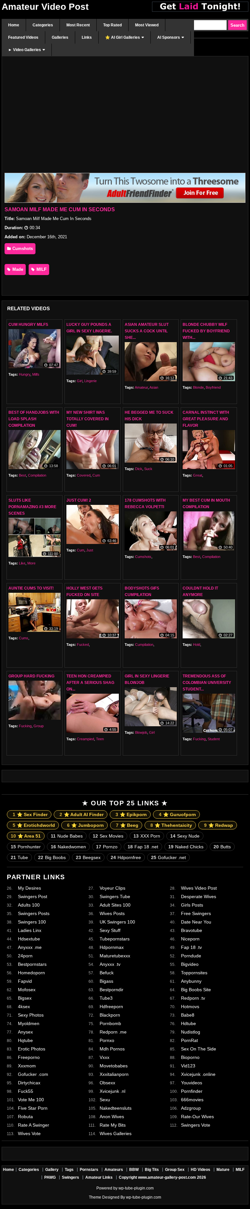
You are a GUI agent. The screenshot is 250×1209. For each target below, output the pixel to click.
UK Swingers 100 (117, 921)
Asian (153, 387)
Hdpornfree (126, 857)
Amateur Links (99, 1177)
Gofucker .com (33, 1074)
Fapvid (25, 981)
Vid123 (188, 1065)
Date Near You (196, 921)
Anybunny (191, 981)
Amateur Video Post (45, 7)
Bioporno (190, 1057)
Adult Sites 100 (115, 905)
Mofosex (26, 989)
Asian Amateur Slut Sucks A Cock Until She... (147, 331)
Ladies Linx (29, 930)
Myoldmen (28, 1023)
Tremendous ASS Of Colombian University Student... (207, 682)
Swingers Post (32, 896)
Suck (148, 469)
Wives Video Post (199, 888)
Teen (100, 739)
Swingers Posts (33, 913)
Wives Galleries (116, 1133)
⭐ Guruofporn (177, 814)
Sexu (105, 1099)
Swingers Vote (195, 1125)
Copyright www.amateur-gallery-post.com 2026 (162, 1177)
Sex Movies (108, 836)
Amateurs (113, 1169)
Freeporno (29, 1057)
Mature (222, 1169)
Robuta (25, 1116)
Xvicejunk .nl (112, 1091)
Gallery (52, 1169)
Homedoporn (31, 972)
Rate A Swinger (33, 1125)
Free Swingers (196, 913)
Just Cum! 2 (78, 500)
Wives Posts (112, 913)
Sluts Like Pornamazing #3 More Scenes (32, 507)
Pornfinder (191, 1091)
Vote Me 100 (31, 1099)
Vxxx (104, 1057)
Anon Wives (112, 1116)
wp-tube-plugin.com (136, 1188)
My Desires (29, 888)
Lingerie (90, 381)
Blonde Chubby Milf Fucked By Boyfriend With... (206, 331)
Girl (79, 381)
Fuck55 (25, 1091)
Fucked (83, 644)
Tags (69, 1169)
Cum (96, 475)
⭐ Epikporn (131, 814)
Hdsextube (29, 938)
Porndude (191, 955)
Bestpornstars (32, 964)
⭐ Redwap (218, 825)
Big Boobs (52, 857)
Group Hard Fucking (31, 676)
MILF (41, 269)
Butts (222, 846)
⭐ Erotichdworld (34, 825)
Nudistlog (190, 1032)
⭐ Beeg (127, 825)
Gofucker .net (168, 857)
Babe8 (187, 1015)
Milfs (35, 374)
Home (8, 1169)
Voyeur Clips (112, 888)
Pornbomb (110, 1023)
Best (22, 475)
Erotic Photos (31, 1048)
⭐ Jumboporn (85, 825)
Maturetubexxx (115, 955)
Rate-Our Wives (197, 1116)
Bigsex (25, 998)
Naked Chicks (185, 846)
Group (39, 726)
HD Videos (200, 1169)
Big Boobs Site (196, 989)
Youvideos (191, 1082)
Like (22, 563)
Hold (196, 644)
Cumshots (22, 248)
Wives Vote (29, 1133)
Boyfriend (213, 387)
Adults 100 (29, 905)
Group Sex (175, 1169)
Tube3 (106, 998)
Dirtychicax (29, 1082)
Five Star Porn (33, 1108)
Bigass (106, 981)
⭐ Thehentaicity (171, 825)
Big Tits (152, 1169)
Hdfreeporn (111, 1006)
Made (17, 269)
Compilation (37, 475)
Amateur (141, 387)
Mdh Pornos (112, 1048)
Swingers (70, 1177)
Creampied (85, 739)
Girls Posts (192, 905)
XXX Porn (146, 836)
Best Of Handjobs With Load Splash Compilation (33, 419)
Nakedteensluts (116, 1108)
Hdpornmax (112, 947)
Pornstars (89, 1169)
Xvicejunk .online (198, 1074)
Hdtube (188, 1023)
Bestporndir (111, 989)
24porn (25, 955)
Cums (23, 638)
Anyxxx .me (30, 947)
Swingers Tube (115, 896)
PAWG (50, 1177)
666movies (192, 1099)
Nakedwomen (68, 846)
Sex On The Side (198, 1048)
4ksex (24, 1006)
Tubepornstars (115, 938)
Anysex (25, 1032)
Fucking (25, 726)
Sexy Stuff (110, 930)
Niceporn (190, 938)
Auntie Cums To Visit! (31, 588)
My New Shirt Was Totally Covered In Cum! (87, 419)
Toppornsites (194, 972)
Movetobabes (114, 1065)
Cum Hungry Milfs (28, 324)
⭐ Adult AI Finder (82, 814)
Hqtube (25, 1040)
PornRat (189, 1040)
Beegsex (88, 857)
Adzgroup (191, 1108)
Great (197, 475)
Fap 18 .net (143, 846)
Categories (29, 1169)
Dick (138, 469)
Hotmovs (190, 1006)
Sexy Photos (31, 1015)
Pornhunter (26, 846)
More (31, 563)
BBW (134, 1169)
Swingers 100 (32, 921)
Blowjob (141, 732)
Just (89, 550)
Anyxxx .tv (110, 964)
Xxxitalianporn (114, 1074)
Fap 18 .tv (191, 947)
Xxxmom (27, 1065)
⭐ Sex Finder (30, 814)
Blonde (198, 387)
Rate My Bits (113, 1125)
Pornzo (107, 846)
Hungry (24, 374)
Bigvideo (190, 964)
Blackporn (110, 1015)
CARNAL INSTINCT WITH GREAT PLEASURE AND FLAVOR (206, 419)
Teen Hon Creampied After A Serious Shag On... (90, 682)
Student (214, 739)
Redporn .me (113, 1032)
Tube (19, 857)
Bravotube (191, 930)
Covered (83, 475)
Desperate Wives (198, 896)
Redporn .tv (193, 998)
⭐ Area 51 (26, 836)
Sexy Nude (185, 836)
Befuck (107, 972)
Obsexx (107, 1082)
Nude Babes (67, 836)
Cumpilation (144, 644)
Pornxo (107, 1040)
